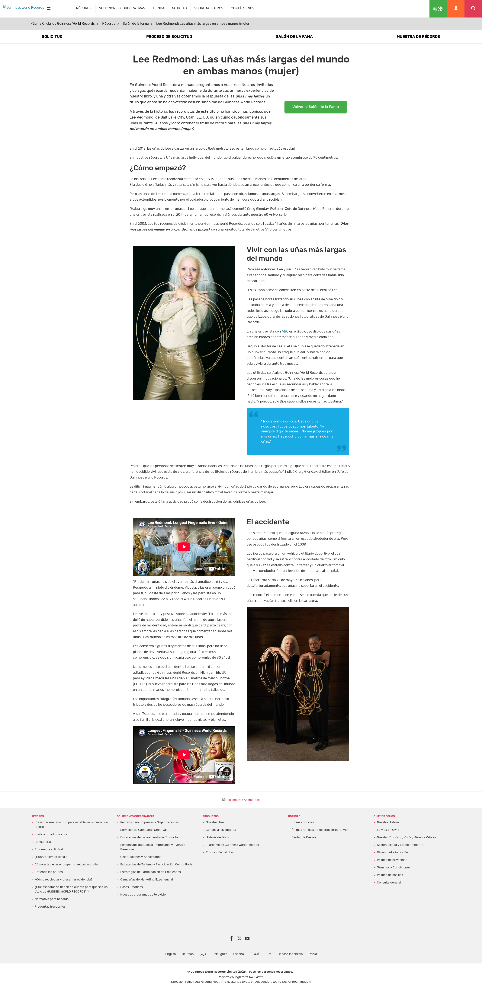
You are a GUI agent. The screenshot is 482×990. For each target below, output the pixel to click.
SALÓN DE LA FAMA (294, 37)
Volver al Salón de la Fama (315, 107)
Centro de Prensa (303, 837)
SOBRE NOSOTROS (208, 8)
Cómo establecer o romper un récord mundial (66, 864)
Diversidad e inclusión (392, 852)
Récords (108, 23)
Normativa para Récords (52, 899)
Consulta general (389, 882)
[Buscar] (473, 9)
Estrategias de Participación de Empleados (150, 872)
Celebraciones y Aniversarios (140, 856)
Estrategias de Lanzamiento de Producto (149, 837)
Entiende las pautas (49, 872)
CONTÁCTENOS (242, 8)
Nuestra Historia (388, 822)
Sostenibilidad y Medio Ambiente (400, 844)
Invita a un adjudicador (51, 834)
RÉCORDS (84, 8)
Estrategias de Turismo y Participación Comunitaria (156, 864)
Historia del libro (217, 837)
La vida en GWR (388, 829)
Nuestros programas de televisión (144, 894)
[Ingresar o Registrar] (455, 9)
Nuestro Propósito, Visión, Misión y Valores (406, 837)
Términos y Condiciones (393, 867)
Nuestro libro (215, 822)
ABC (285, 331)
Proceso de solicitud (49, 849)
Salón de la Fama (136, 23)
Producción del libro (220, 852)
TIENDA (158, 8)
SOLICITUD (52, 37)
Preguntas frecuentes (50, 906)
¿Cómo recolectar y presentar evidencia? (63, 879)
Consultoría (43, 841)
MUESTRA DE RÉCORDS (418, 37)
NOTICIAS (179, 8)
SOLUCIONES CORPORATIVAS (122, 8)
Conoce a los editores (221, 829)
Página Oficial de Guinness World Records (63, 23)
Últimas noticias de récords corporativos (319, 829)
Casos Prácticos (131, 887)
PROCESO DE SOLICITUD (169, 37)
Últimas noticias (302, 822)
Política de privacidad (392, 859)
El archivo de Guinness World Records (232, 844)
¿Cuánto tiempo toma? (50, 856)
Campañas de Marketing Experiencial (146, 879)
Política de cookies (390, 875)
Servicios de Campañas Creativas (143, 829)
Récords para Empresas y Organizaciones (149, 822)
